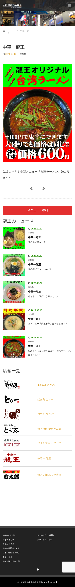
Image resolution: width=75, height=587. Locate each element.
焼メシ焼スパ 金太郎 (49, 474)
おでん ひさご (46, 413)
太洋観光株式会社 (28, 582)
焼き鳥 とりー (46, 399)
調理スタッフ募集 (45, 540)
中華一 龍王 (44, 458)
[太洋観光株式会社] (12, 5)
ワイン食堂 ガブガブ (49, 443)
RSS (37, 569)
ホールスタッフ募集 (46, 535)
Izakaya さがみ (46, 384)
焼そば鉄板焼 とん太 (49, 428)
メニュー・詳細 (37, 210)
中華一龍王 (34, 237)
